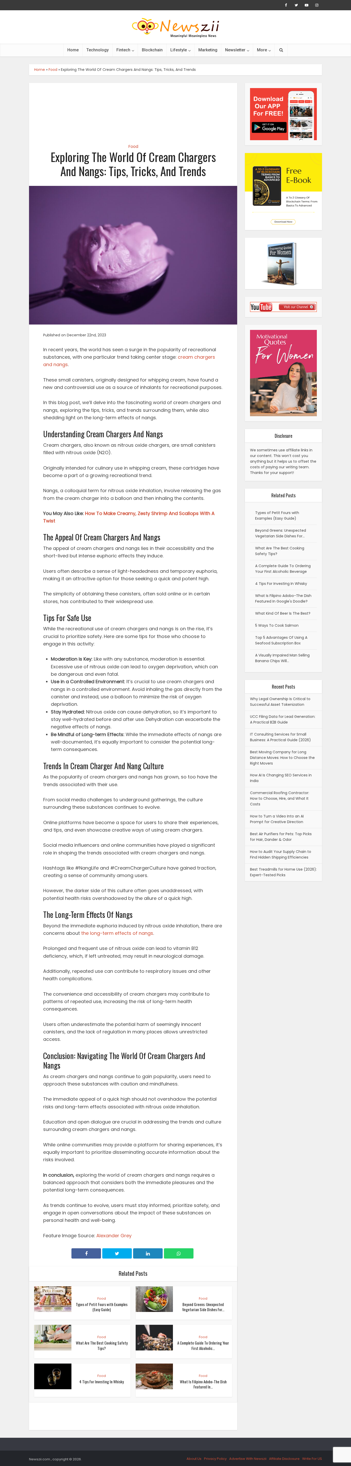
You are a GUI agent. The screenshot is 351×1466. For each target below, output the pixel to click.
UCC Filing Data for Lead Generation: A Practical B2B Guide (282, 719)
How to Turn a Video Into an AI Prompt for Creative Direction (277, 819)
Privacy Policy (215, 1458)
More (262, 49)
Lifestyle (178, 49)
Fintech (123, 49)
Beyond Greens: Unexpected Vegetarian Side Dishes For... (203, 1306)
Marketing (207, 49)
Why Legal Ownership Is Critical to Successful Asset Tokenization (280, 701)
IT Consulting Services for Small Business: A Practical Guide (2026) (280, 737)
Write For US (312, 1458)
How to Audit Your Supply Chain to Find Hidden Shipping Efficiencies (280, 854)
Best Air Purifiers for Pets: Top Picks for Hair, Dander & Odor (281, 836)
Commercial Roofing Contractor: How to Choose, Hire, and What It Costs (279, 798)
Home (73, 49)
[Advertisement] (133, 109)
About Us (194, 1458)
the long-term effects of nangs (117, 933)
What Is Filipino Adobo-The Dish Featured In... (203, 1384)
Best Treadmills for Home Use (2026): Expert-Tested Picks (283, 872)
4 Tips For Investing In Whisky (101, 1381)
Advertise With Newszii (247, 1458)
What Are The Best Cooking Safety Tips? (102, 1345)
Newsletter (235, 49)
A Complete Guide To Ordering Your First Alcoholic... (203, 1345)
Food (53, 69)
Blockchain (152, 49)
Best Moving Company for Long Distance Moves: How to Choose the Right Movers (282, 757)
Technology (97, 49)
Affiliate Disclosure (284, 1458)
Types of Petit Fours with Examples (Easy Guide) (101, 1306)
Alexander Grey (114, 1235)
